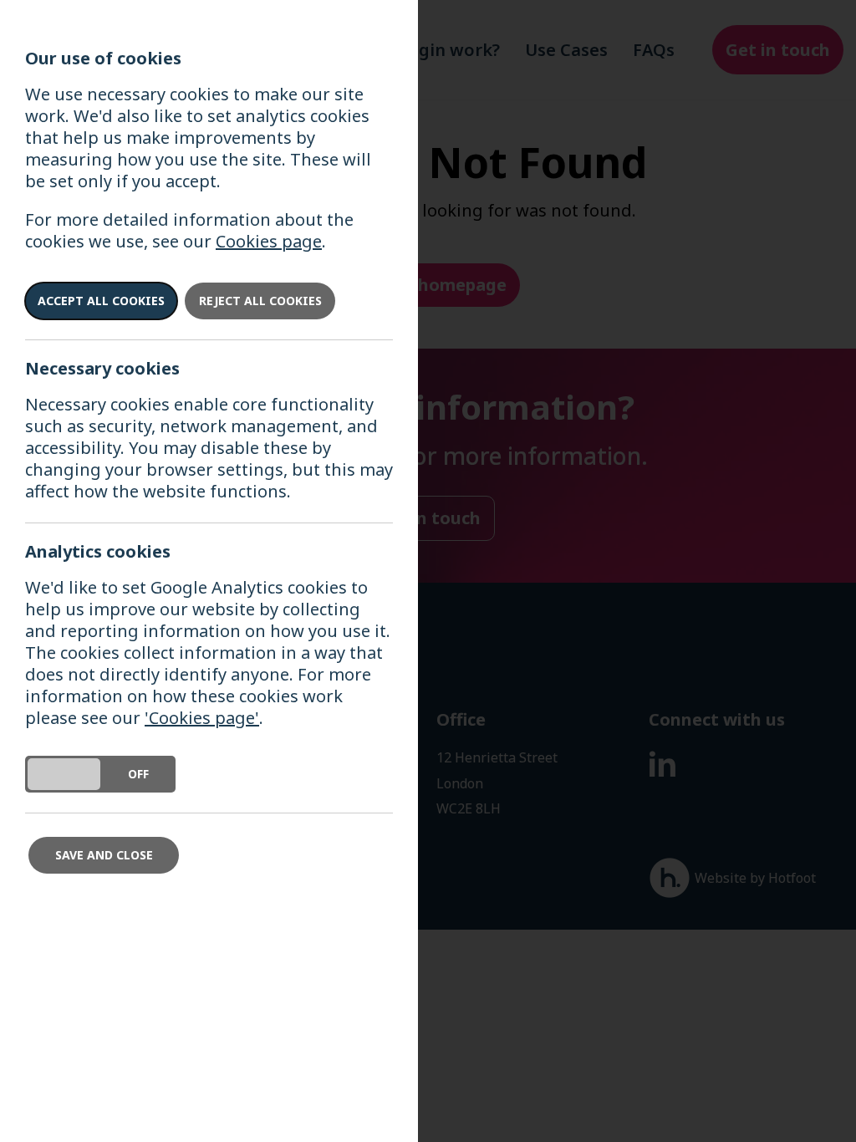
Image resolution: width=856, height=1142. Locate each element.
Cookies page (269, 241)
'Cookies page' (202, 717)
